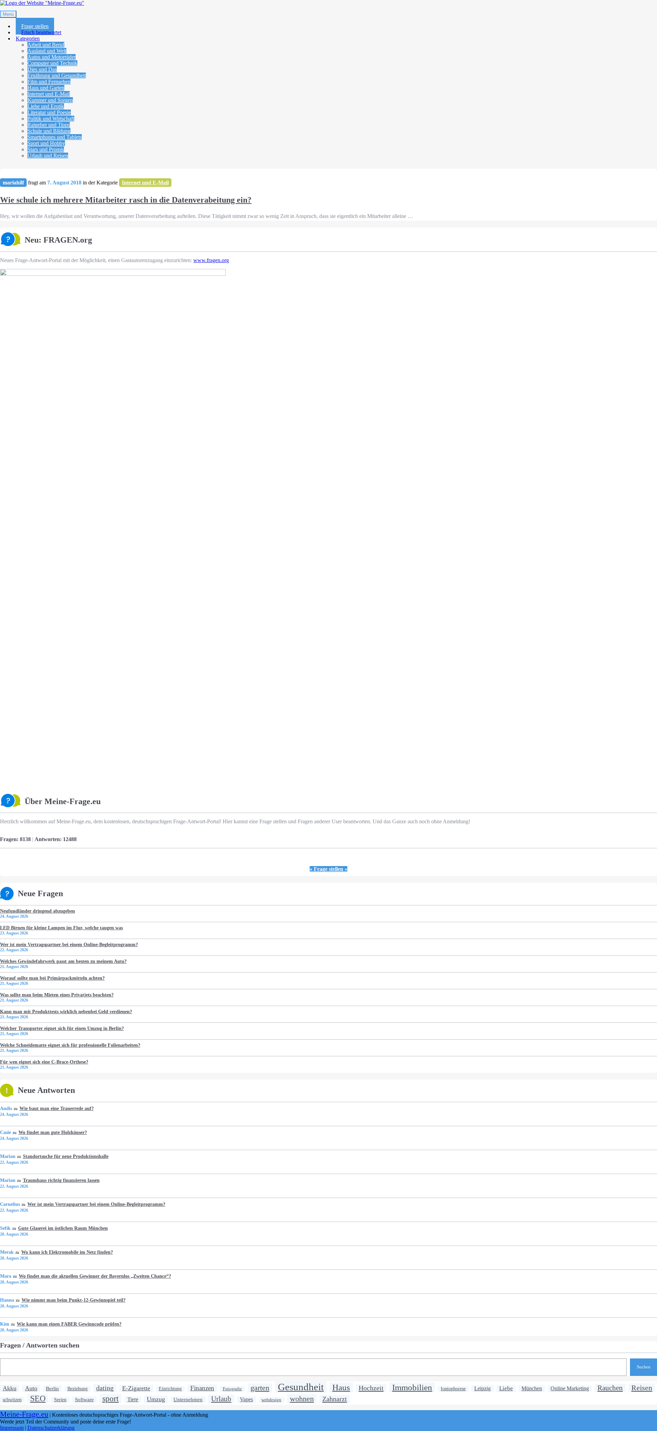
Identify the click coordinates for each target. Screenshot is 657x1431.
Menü (8, 14)
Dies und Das (42, 69)
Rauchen (610, 1388)
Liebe (506, 1388)
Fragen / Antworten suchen (39, 1345)
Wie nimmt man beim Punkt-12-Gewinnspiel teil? (73, 1300)
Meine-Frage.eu (24, 1414)
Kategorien (28, 38)
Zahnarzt (334, 1399)
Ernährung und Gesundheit (56, 75)
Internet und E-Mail (48, 94)
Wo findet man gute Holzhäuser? (52, 1132)
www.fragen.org (211, 260)
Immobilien (412, 1387)
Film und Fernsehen (48, 82)
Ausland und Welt (46, 51)
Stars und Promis (45, 149)
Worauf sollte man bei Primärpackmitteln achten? (52, 978)
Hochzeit (371, 1388)
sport (110, 1398)
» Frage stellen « (328, 869)
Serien (60, 1399)
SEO (38, 1398)
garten (259, 1387)
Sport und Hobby (46, 143)
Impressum (12, 1428)
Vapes (246, 1399)
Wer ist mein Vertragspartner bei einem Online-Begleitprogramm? (69, 944)
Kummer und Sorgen (50, 100)
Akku (9, 1388)
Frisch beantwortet (41, 32)
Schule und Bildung (48, 131)
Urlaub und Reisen (47, 155)
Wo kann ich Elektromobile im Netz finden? (67, 1252)
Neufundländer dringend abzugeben (37, 911)
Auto (31, 1388)
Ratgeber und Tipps (48, 125)
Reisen (641, 1387)
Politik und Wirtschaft (50, 118)
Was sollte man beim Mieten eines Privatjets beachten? (57, 994)
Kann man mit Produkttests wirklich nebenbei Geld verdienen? (66, 1011)
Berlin (52, 1388)
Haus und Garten (45, 88)
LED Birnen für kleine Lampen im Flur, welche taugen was (61, 927)
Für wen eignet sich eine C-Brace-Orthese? (44, 1062)
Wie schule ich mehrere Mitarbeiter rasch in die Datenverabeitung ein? (126, 199)
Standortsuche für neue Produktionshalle (65, 1156)
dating (105, 1388)
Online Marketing (570, 1388)
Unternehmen (188, 1399)
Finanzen (202, 1388)
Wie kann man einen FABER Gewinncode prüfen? (69, 1324)
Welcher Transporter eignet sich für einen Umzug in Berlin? (62, 1028)
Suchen (643, 1366)
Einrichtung (170, 1388)
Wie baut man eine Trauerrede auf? (56, 1108)
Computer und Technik (52, 63)
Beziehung (77, 1388)
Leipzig (482, 1388)
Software (84, 1399)
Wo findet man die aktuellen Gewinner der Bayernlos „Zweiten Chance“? (95, 1276)
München (531, 1388)
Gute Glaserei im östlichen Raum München (62, 1228)
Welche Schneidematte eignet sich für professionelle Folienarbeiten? (70, 1045)
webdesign (271, 1399)
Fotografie (232, 1388)
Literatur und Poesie (49, 112)
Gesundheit (301, 1386)
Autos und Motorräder (51, 57)
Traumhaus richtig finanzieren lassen (61, 1180)
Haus (341, 1387)
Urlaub (221, 1399)
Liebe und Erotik (45, 106)
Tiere (132, 1399)
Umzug (156, 1399)
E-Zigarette (136, 1388)
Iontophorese (453, 1388)
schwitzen (12, 1399)
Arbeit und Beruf (45, 45)
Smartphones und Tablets (54, 137)
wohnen (302, 1398)
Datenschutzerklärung (51, 1428)
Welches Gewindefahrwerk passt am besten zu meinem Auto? (63, 961)
